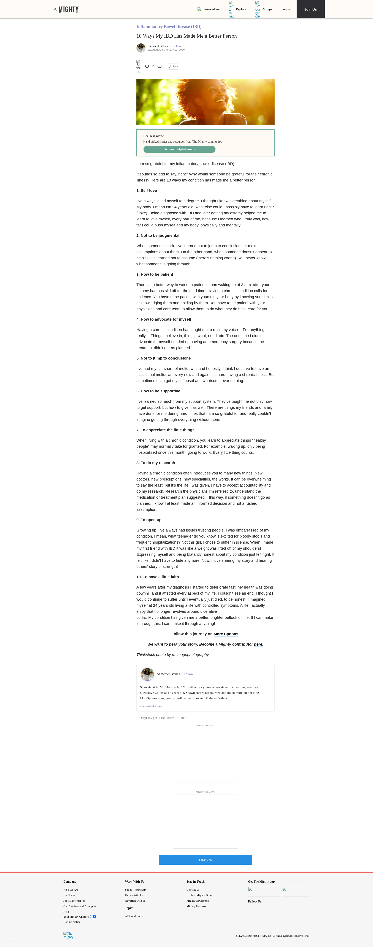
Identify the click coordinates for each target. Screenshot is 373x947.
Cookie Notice (72, 921)
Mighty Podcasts (196, 906)
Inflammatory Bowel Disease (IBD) (169, 26)
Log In (285, 9)
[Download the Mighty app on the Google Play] (298, 891)
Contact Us (192, 889)
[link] (66, 9)
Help (66, 911)
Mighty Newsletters (197, 900)
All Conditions (133, 916)
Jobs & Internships (74, 900)
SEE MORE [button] (205, 859)
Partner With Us (134, 895)
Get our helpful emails (179, 149)
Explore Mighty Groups (200, 895)
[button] (176, 46)
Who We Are (70, 889)
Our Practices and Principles (79, 906)
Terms (306, 935)
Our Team (69, 895)
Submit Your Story (136, 889)
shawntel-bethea (151, 706)
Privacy (298, 935)
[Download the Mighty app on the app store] (264, 891)
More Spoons (226, 634)
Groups (267, 9)
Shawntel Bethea (158, 46)
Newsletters (212, 9)
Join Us (310, 9)
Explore (241, 9)
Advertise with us (135, 900)
